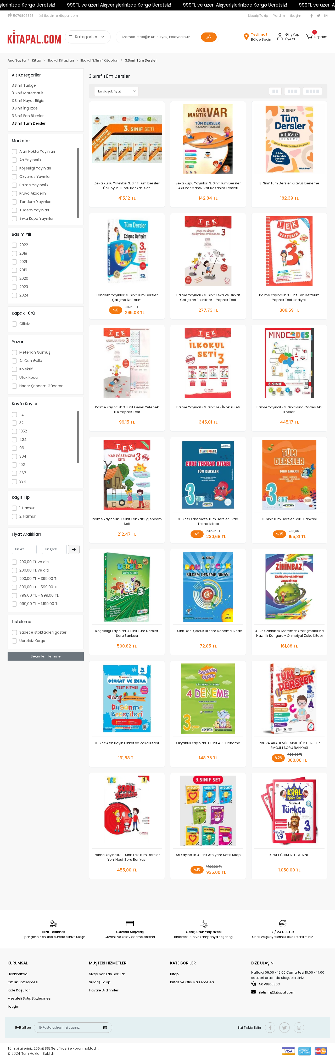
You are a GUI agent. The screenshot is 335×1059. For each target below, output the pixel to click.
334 (22, 481)
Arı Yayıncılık (30, 159)
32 (21, 422)
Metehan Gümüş (34, 352)
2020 (23, 278)
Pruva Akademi (33, 193)
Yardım (279, 15)
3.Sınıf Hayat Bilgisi (28, 100)
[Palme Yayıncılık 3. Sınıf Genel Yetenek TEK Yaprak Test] (127, 364)
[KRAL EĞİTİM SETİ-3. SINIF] (289, 812)
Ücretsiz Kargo (32, 640)
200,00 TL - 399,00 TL (38, 578)
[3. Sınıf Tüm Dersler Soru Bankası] (289, 476)
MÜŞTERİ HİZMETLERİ (108, 963)
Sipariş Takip (258, 15)
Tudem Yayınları (34, 210)
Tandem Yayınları (35, 201)
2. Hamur (27, 516)
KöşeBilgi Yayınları (35, 168)
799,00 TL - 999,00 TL (39, 595)
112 (21, 414)
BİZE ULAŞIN (262, 963)
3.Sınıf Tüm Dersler (29, 123)
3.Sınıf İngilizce (25, 108)
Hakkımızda (17, 974)
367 (22, 473)
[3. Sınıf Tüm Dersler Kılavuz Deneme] (289, 140)
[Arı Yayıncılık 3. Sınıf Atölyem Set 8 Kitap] (208, 812)
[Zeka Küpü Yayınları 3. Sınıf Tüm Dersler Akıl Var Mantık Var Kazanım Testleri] (208, 140)
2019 (23, 270)
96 (21, 448)
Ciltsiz (24, 323)
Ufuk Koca (28, 377)
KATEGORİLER (183, 963)
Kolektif (26, 369)
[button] (316, 36)
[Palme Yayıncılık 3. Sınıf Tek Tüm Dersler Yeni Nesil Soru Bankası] (127, 812)
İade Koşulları (19, 990)
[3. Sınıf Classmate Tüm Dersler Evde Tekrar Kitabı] (208, 476)
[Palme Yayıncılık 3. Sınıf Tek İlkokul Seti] (208, 364)
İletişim (295, 15)
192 (22, 464)
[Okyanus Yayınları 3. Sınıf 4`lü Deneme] (208, 700)
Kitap (174, 974)
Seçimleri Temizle (46, 656)
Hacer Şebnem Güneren (41, 385)
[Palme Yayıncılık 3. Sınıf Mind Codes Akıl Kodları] (289, 364)
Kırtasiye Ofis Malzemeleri (192, 982)
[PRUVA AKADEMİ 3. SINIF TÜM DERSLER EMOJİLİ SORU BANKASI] (289, 700)
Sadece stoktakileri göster (42, 632)
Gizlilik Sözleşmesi (23, 982)
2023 (23, 286)
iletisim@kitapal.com (276, 992)
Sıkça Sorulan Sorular (107, 974)
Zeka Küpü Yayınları (36, 218)
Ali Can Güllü (30, 360)
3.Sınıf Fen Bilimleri (28, 115)
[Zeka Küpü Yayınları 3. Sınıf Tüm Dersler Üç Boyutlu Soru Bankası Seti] (127, 140)
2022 (23, 245)
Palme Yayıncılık (33, 185)
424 (23, 439)
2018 (23, 253)
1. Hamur (27, 508)
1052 (23, 431)
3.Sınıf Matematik (27, 93)
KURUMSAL (18, 963)
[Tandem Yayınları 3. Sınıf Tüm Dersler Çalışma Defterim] (127, 252)
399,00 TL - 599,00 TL (38, 587)
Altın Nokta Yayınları (37, 151)
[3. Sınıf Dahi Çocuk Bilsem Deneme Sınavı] (208, 588)
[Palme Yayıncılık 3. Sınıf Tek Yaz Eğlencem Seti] (127, 476)
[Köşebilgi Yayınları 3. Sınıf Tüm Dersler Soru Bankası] (127, 588)
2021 (23, 261)
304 (22, 456)
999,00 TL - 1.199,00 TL (39, 603)
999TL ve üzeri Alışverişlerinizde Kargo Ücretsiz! (119, 5)
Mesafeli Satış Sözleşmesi (29, 998)
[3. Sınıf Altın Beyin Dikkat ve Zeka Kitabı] (127, 700)
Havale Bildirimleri (104, 990)
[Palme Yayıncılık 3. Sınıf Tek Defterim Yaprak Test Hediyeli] (289, 252)
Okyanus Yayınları (35, 176)
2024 (24, 295)
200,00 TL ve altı (34, 561)
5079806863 (269, 984)
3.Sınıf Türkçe (24, 85)
